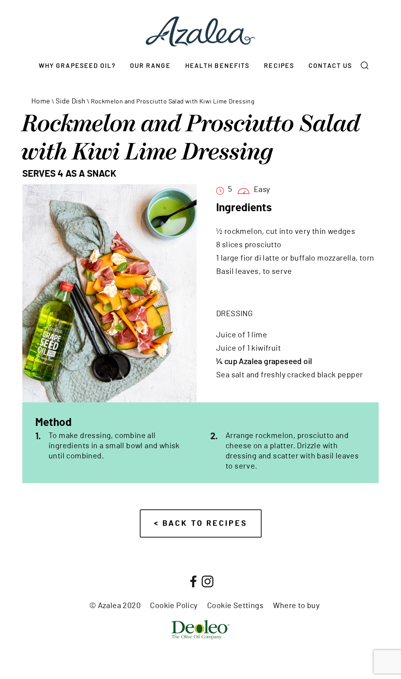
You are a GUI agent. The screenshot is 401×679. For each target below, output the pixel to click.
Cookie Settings (235, 606)
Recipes (279, 66)
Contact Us (330, 66)
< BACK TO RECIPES (200, 523)
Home (41, 101)
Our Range (150, 66)
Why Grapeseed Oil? (77, 66)
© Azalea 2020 (115, 606)
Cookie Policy (173, 606)
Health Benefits (217, 66)
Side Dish (71, 101)
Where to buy (296, 606)
